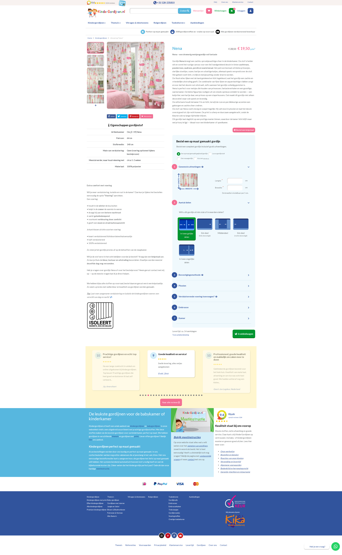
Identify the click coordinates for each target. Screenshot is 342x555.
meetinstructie (102, 468)
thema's (115, 436)
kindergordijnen (137, 426)
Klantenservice (237, 2)
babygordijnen (153, 426)
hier (90, 439)
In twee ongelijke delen (186, 261)
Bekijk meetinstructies (187, 437)
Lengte (218, 180)
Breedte (218, 187)
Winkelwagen (220, 10)
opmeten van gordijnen (197, 446)
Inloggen (241, 10)
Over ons (224, 2)
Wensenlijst (198, 10)
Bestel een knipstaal (245, 130)
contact (191, 459)
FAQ (215, 2)
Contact (250, 2)
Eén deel (205, 233)
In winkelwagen (245, 334)
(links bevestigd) (205, 236)
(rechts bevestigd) (240, 236)
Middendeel (223, 233)
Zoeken (183, 10)
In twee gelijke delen (186, 235)
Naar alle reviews (170, 402)
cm (246, 180)
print (136, 436)
